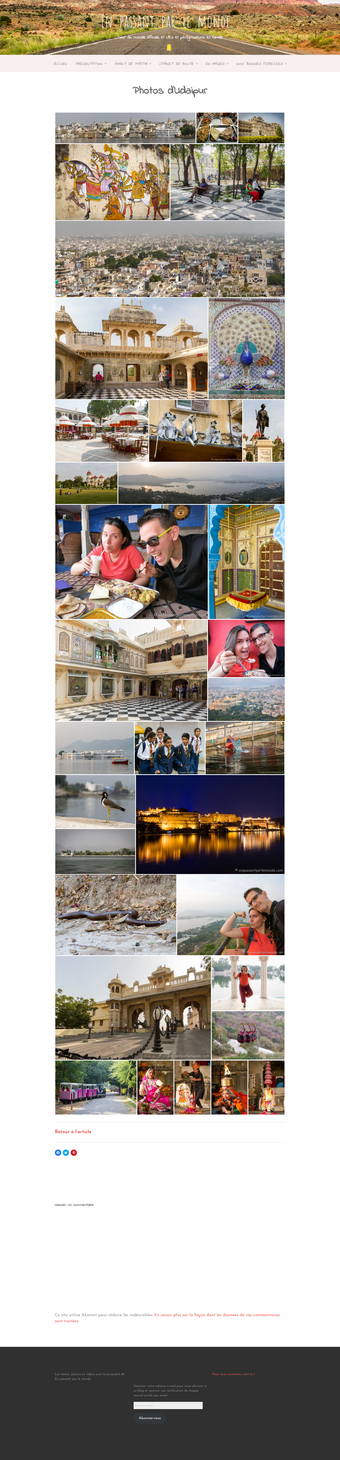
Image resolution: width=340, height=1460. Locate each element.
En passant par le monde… (170, 21)
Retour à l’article (73, 1132)
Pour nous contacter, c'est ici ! (233, 1374)
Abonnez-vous (150, 1418)
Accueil (60, 64)
